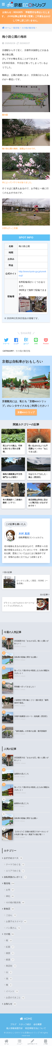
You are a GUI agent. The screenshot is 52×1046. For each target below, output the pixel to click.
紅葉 (9, 947)
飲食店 (9, 909)
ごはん (11, 915)
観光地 (9, 883)
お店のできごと (15, 997)
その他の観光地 (23, 351)
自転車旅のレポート (15, 877)
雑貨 (9, 953)
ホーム (6, 1044)
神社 (10, 896)
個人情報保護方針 (14, 1028)
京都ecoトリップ (26, 412)
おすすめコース (13, 858)
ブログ (13, 1024)
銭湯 (9, 959)
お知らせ (10, 1004)
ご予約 (45, 1044)
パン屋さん (13, 928)
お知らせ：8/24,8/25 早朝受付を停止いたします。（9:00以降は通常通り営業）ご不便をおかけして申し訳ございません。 (26, 16)
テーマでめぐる (15, 864)
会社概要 (37, 1024)
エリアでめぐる (15, 871)
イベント (12, 991)
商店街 (10, 966)
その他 (9, 934)
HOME (27, 1018)
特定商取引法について (35, 1028)
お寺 (10, 889)
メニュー (19, 1044)
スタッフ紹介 (25, 1024)
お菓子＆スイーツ (16, 921)
